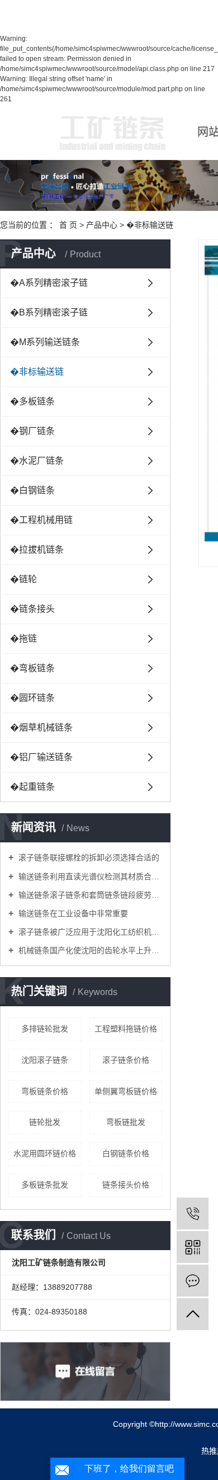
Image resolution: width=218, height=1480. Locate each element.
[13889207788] (192, 1213)
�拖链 (23, 638)
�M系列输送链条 (45, 342)
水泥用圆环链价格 (44, 1153)
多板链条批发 (44, 1184)
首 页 (68, 224)
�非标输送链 (149, 224)
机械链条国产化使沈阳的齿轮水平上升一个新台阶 (89, 950)
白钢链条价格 (125, 1153)
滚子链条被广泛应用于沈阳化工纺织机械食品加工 (89, 931)
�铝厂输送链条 (41, 757)
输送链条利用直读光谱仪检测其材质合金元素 (89, 876)
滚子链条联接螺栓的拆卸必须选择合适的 (87, 857)
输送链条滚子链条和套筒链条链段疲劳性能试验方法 (89, 894)
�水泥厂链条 (37, 460)
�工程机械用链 (41, 520)
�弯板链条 (32, 668)
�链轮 (23, 579)
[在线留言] (192, 1281)
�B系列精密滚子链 (49, 312)
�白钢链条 (32, 490)
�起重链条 (32, 786)
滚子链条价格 (125, 1059)
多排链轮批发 (44, 1028)
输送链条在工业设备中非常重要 (72, 913)
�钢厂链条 (32, 431)
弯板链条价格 (44, 1091)
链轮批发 (44, 1122)
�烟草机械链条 (41, 727)
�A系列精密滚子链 (49, 282)
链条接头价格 (125, 1184)
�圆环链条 (32, 698)
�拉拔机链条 (37, 549)
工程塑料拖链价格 (125, 1028)
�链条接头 (32, 609)
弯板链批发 (125, 1122)
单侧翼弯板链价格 (125, 1091)
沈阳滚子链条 (44, 1059)
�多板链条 (32, 401)
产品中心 (101, 224)
